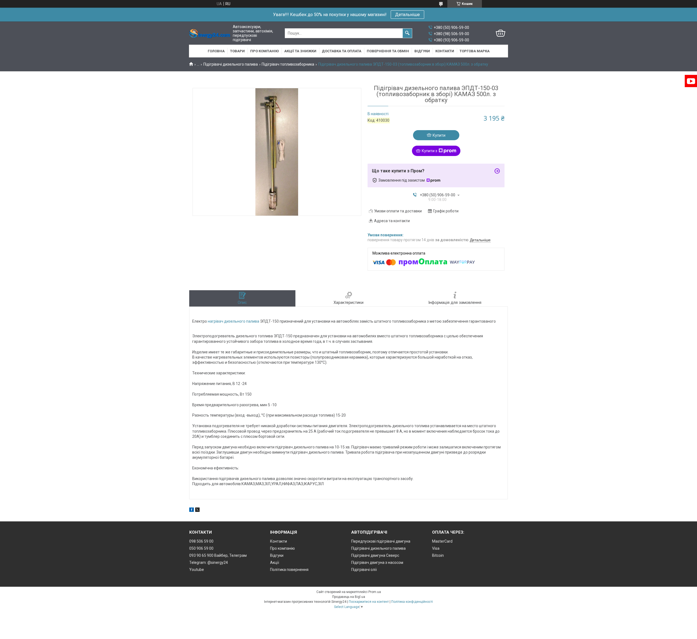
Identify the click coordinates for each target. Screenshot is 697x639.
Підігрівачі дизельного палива (230, 64)
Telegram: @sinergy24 (208, 562)
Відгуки (422, 51)
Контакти (444, 51)
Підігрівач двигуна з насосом (377, 562)
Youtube (196, 569)
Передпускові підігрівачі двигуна (380, 541)
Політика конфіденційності (412, 602)
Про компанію (264, 51)
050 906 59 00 (201, 548)
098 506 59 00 (201, 541)
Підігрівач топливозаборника (288, 64)
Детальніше (407, 14)
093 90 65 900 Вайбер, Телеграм (218, 555)
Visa (435, 548)
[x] (197, 510)
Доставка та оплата (341, 51)
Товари (237, 51)
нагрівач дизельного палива (233, 321)
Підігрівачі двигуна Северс (375, 555)
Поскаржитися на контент (369, 602)
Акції (274, 562)
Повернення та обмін (388, 51)
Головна (216, 51)
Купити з (429, 151)
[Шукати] (407, 33)
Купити (439, 135)
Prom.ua (374, 592)
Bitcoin (438, 555)
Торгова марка (475, 51)
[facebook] (191, 510)
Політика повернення (289, 569)
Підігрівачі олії (364, 569)
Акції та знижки (300, 51)
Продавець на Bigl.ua (348, 597)
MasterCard (442, 541)
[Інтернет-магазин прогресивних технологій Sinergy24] (209, 33)
